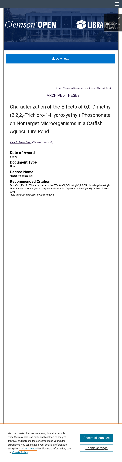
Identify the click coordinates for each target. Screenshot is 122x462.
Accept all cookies (96, 438)
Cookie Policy (20, 452)
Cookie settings (28, 448)
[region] (61, 443)
